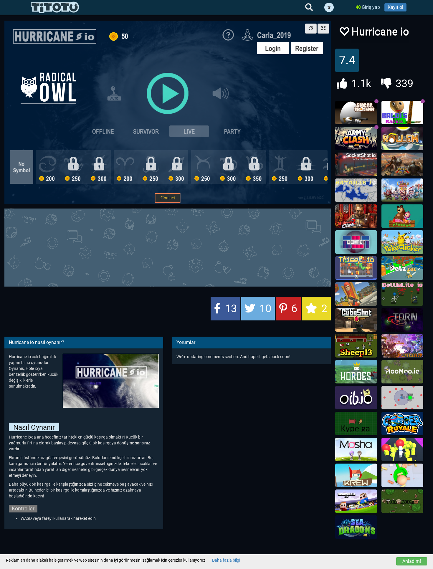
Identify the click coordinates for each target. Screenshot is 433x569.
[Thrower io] (402, 501)
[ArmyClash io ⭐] (356, 138)
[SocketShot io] (356, 164)
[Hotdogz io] (356, 294)
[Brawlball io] (356, 501)
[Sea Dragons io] (356, 527)
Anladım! (411, 561)
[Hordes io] (356, 371)
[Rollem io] (402, 138)
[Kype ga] (356, 423)
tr (329, 7)
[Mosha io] (356, 449)
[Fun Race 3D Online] (402, 449)
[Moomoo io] (402, 371)
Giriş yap (370, 7)
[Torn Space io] (402, 320)
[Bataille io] (356, 190)
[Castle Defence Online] (402, 190)
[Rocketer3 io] (402, 397)
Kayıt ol (395, 7)
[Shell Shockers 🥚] (356, 112)
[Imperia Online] (402, 164)
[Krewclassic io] (356, 475)
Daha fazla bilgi (226, 560)
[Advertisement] (167, 247)
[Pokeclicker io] (402, 242)
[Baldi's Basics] (402, 112)
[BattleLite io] (402, 294)
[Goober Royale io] (402, 423)
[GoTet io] (356, 242)
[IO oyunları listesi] (55, 7)
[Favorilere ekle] (344, 33)
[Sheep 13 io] (356, 346)
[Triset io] (356, 268)
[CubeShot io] (356, 320)
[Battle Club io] (402, 346)
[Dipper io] (402, 475)
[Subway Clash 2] (356, 216)
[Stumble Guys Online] (402, 216)
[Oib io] (356, 397)
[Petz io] (402, 268)
